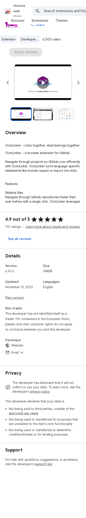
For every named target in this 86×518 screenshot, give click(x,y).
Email (15, 352)
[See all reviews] (19, 239)
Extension (9, 39)
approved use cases (23, 413)
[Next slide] (78, 82)
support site (43, 464)
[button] (43, 83)
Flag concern (14, 298)
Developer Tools (30, 39)
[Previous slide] (7, 82)
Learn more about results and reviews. (53, 227)
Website (17, 345)
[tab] (17, 21)
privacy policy (40, 392)
